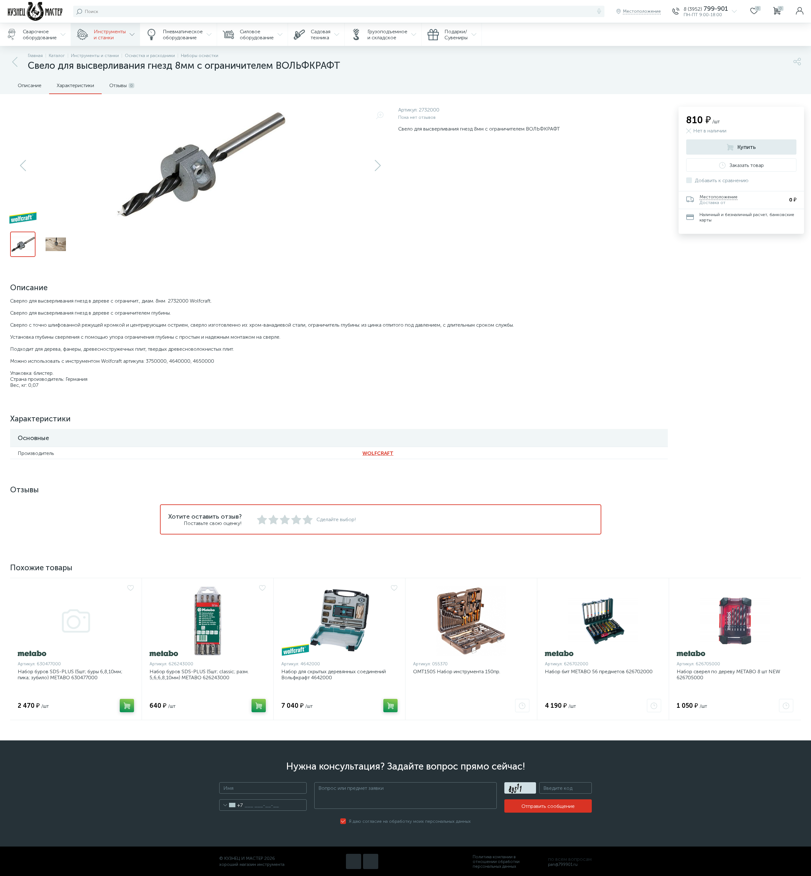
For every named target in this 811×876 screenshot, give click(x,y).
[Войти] (799, 11)
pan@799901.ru (563, 864)
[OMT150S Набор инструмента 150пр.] (471, 621)
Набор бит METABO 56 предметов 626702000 (599, 671)
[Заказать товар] (522, 705)
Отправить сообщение (548, 806)
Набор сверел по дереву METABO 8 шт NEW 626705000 (728, 674)
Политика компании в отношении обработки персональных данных (496, 861)
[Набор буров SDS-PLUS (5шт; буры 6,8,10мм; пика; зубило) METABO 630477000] (76, 621)
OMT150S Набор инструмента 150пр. (456, 671)
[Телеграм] (370, 861)
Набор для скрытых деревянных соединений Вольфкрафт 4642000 (333, 674)
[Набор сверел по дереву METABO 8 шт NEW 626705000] (735, 621)
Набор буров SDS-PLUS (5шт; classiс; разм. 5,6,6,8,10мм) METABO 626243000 (199, 674)
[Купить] (127, 705)
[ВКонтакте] (353, 861)
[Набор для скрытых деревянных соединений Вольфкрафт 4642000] (339, 621)
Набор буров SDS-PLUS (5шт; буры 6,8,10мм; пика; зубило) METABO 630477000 (70, 674)
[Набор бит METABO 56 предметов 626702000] (603, 621)
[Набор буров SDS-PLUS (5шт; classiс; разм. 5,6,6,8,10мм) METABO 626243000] (208, 621)
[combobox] (231, 805)
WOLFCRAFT (377, 453)
